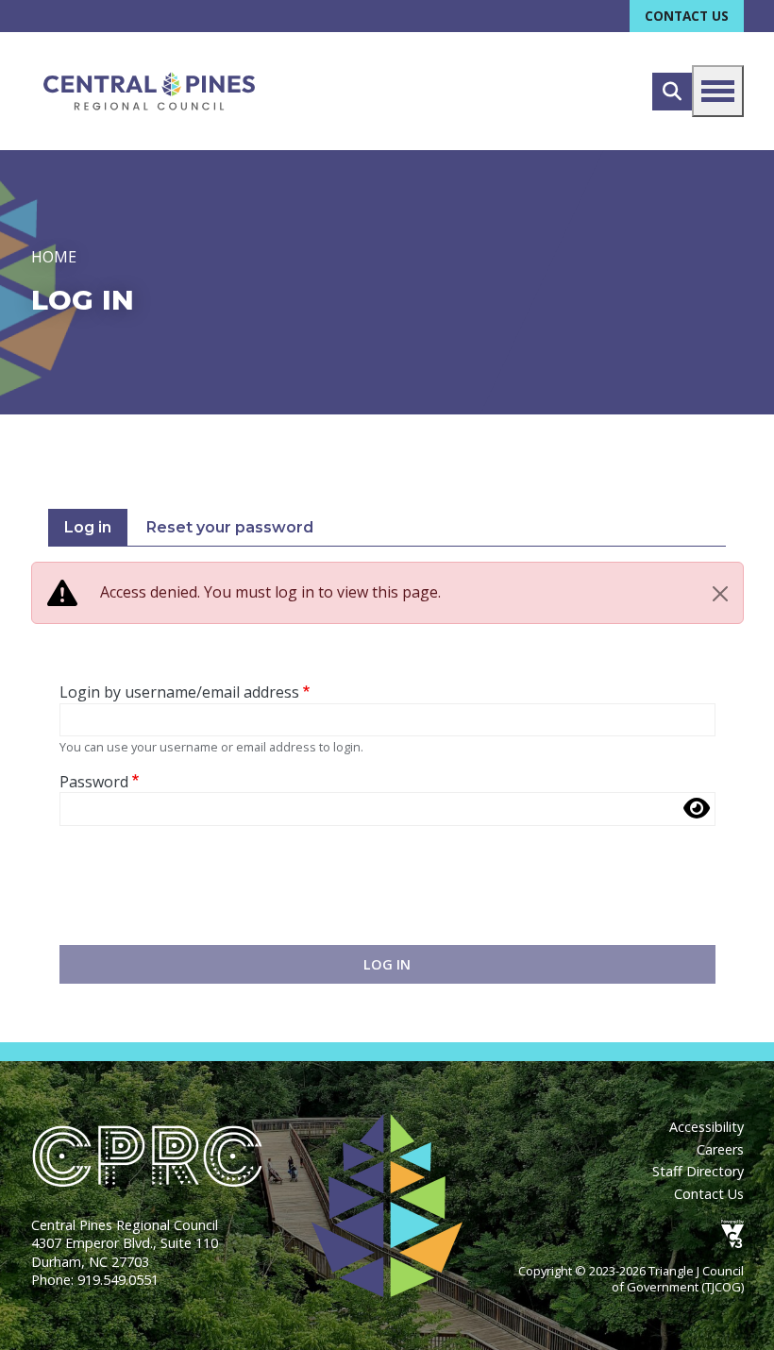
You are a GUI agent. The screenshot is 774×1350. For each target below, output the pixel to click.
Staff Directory (698, 1171)
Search (672, 91)
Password (93, 782)
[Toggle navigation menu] (718, 91)
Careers (720, 1149)
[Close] (720, 593)
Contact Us (687, 16)
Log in (87, 527)
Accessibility (706, 1127)
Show (696, 808)
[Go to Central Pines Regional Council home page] (149, 91)
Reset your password (229, 527)
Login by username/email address (179, 692)
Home (53, 256)
